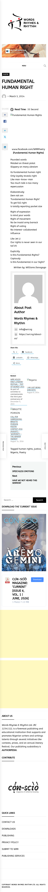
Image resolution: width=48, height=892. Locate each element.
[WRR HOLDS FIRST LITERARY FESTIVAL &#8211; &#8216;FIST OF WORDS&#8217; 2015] (18, 391)
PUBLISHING (8, 835)
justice (37, 449)
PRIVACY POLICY (10, 842)
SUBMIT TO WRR (10, 849)
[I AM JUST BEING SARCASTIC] (34, 382)
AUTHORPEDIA (9, 750)
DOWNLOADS (9, 828)
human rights (26, 449)
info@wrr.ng (25, 329)
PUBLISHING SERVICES (13, 856)
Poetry (22, 452)
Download (37, 580)
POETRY (5, 74)
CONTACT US (8, 822)
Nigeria (14, 452)
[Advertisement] (24, 634)
